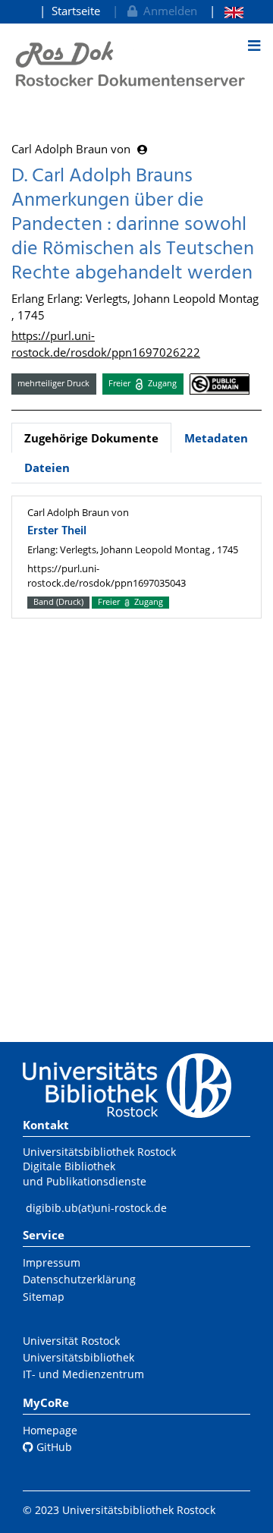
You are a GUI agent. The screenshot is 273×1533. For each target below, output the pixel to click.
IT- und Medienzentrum (83, 1374)
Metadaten (216, 437)
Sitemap (43, 1296)
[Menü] (254, 45)
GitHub (52, 1447)
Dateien (47, 467)
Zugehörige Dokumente (91, 437)
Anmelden (167, 10)
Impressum (51, 1262)
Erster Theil (56, 531)
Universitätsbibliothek (78, 1357)
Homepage (50, 1430)
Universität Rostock (71, 1340)
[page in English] (226, 11)
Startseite (76, 10)
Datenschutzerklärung (79, 1279)
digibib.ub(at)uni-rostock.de (96, 1208)
